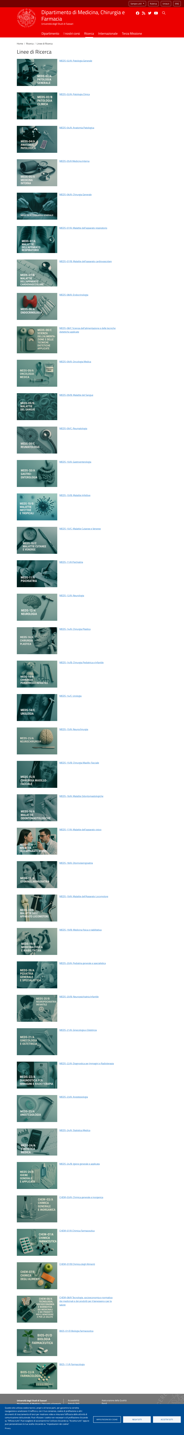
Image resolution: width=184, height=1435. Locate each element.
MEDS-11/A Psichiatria (71, 562)
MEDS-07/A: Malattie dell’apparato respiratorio (83, 228)
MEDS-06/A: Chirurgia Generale (75, 194)
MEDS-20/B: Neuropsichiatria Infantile (79, 996)
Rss (143, 13)
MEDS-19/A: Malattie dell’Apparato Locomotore (83, 896)
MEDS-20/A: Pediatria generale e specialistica (82, 963)
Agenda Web (73, 1403)
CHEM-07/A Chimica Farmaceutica (77, 1230)
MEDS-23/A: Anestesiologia (73, 1097)
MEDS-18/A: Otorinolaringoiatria (76, 863)
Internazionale (108, 33)
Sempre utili (136, 3)
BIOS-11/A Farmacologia (72, 1364)
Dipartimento (50, 33)
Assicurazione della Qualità (114, 1400)
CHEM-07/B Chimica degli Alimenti (77, 1264)
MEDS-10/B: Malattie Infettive (74, 495)
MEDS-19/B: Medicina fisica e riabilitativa (80, 930)
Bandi (104, 1403)
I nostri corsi (72, 33)
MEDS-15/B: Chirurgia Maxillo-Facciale (79, 763)
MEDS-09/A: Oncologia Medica (75, 361)
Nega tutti (137, 1419)
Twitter (149, 13)
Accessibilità (73, 1400)
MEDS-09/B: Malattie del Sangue (76, 395)
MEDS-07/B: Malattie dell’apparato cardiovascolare (85, 261)
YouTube (156, 13)
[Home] (26, 10)
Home (20, 43)
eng (177, 3)
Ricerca (89, 33)
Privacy (8, 1428)
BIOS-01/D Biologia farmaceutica (76, 1331)
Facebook (137, 13)
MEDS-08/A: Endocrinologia (73, 295)
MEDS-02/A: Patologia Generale (75, 61)
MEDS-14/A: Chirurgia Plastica (75, 629)
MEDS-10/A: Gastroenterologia (75, 462)
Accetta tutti (167, 1419)
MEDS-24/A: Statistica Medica (74, 1130)
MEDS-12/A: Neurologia (71, 595)
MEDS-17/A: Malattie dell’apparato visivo (80, 829)
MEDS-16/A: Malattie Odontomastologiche (81, 796)
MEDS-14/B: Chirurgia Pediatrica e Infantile (81, 662)
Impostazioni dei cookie (107, 1419)
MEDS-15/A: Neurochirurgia (73, 729)
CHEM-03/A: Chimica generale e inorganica (81, 1197)
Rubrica (153, 3)
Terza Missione (132, 33)
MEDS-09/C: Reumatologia (73, 428)
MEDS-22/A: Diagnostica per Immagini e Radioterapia (86, 1063)
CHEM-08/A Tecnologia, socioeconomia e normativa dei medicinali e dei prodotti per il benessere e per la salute (85, 1301)
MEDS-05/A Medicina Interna (74, 161)
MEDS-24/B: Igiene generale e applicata (79, 1164)
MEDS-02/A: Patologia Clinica (74, 94)
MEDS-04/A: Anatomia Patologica (76, 127)
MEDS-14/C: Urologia (70, 696)
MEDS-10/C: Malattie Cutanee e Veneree (80, 528)
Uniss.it (166, 3)
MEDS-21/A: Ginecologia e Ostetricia (78, 1030)
